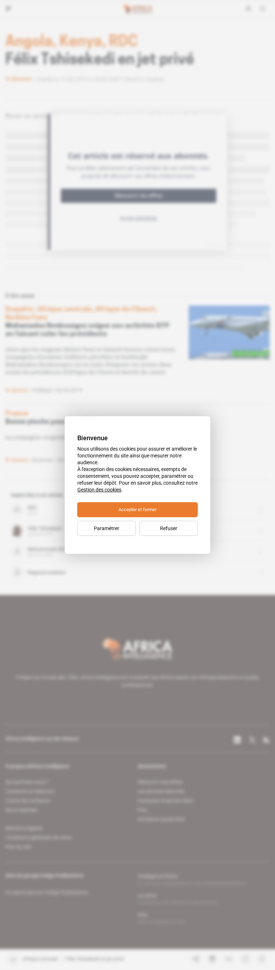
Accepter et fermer (137, 509)
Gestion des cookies (99, 490)
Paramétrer (106, 528)
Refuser (168, 528)
